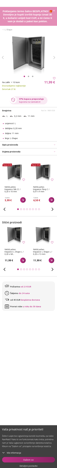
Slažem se (28, 459)
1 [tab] (24, 76)
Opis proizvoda (10, 144)
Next (54, 57)
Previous (3, 57)
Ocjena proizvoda (11, 151)
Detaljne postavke (29, 466)
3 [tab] (32, 76)
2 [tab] (28, 76)
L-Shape (8, 29)
